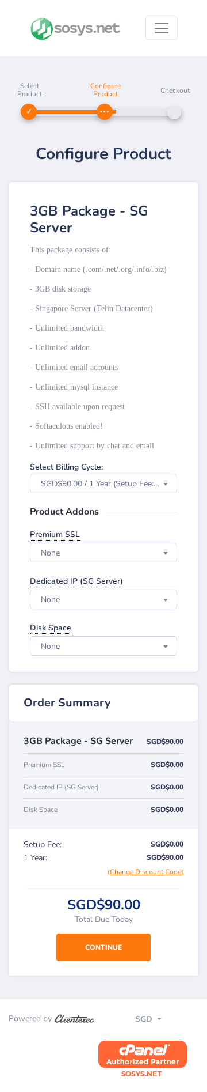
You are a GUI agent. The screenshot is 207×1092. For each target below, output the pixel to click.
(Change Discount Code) (145, 871)
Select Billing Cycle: (66, 467)
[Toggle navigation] (161, 28)
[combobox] (103, 483)
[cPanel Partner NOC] (142, 1059)
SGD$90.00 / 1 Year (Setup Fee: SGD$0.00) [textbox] (109, 483)
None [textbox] (50, 552)
